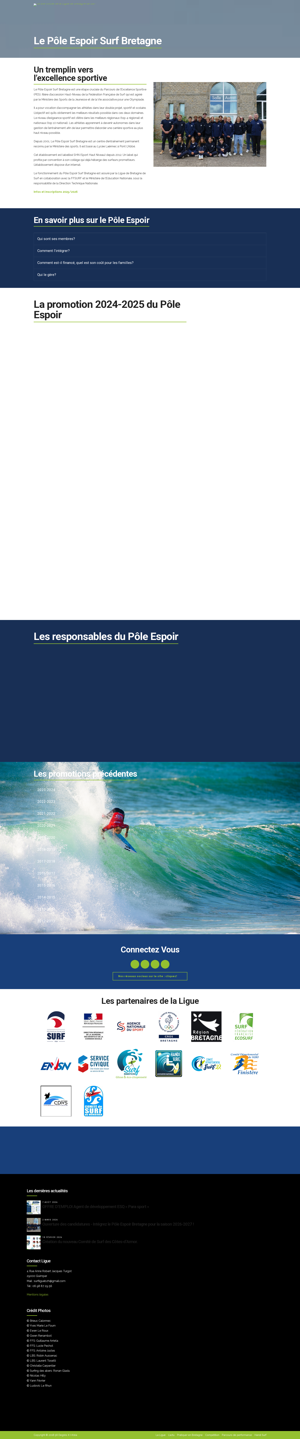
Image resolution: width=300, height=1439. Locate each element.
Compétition (212, 1434)
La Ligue (161, 1434)
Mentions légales (37, 1294)
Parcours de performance (237, 1434)
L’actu (171, 1434)
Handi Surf (260, 1434)
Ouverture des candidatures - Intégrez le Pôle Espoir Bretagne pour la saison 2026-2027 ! (118, 1224)
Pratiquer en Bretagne (190, 1434)
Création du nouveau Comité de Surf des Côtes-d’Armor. (90, 1241)
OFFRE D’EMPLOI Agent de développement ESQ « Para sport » (95, 1206)
